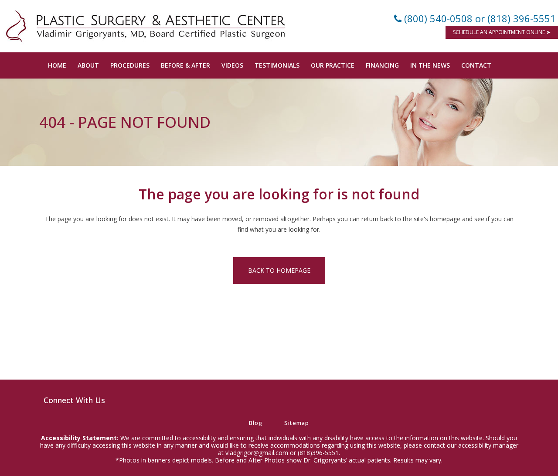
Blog (255, 423)
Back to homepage (279, 270)
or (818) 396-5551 (515, 18)
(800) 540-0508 (438, 18)
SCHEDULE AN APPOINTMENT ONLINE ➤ (502, 32)
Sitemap (296, 423)
